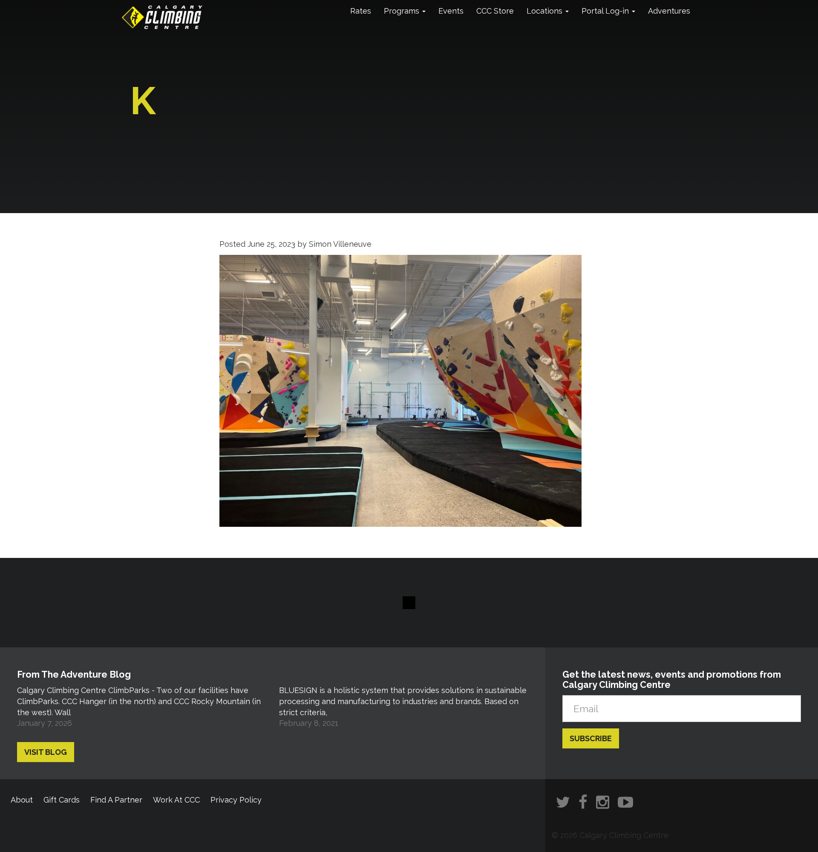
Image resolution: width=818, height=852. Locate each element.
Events (451, 10)
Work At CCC (176, 799)
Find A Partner (116, 799)
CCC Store (495, 10)
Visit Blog (45, 752)
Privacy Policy (236, 799)
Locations (546, 10)
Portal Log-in (606, 10)
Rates (360, 10)
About (22, 799)
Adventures (669, 10)
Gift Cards (61, 799)
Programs (402, 10)
